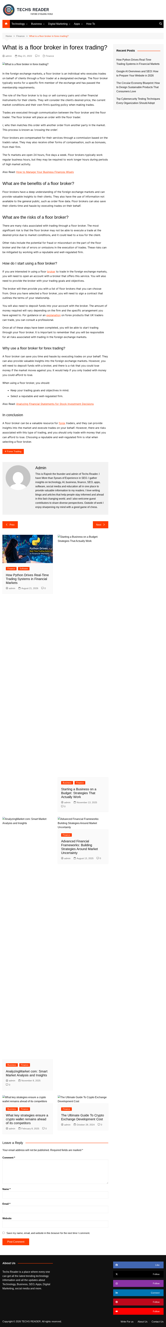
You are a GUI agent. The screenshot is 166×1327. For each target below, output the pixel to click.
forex (62, 423)
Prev (12, 524)
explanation (53, 315)
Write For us (127, 1321)
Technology (18, 23)
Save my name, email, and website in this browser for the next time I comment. (48, 1233)
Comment (8, 1157)
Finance (50, 56)
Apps (77, 23)
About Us (143, 1321)
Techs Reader (90, 474)
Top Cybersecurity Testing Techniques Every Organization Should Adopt (138, 100)
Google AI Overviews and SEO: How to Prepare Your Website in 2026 (137, 73)
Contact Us (158, 1321)
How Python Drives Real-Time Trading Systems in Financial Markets (27, 579)
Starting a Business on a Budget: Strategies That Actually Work (78, 793)
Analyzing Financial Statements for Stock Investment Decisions (55, 403)
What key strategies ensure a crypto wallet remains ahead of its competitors (27, 1119)
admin (9, 56)
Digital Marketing (58, 23)
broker (51, 271)
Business (36, 23)
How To (90, 23)
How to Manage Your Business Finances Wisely (45, 172)
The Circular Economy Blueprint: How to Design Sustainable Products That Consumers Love (138, 87)
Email (6, 1203)
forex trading (14, 451)
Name (6, 1189)
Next (98, 524)
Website (7, 1218)
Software (24, 568)
